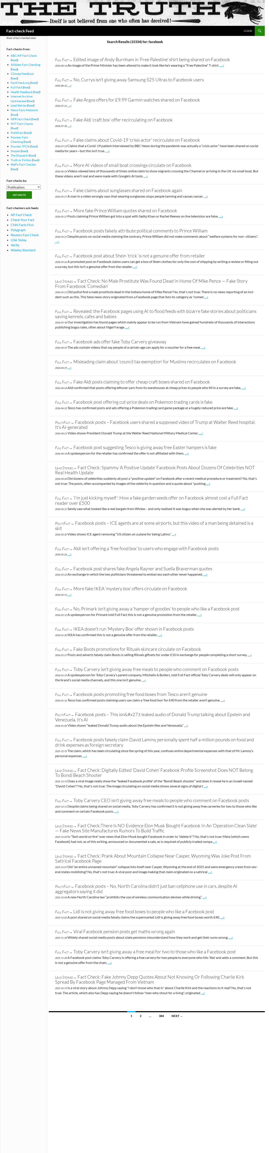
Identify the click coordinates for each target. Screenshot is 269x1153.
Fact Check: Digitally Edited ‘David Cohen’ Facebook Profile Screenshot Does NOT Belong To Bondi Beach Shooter (154, 772)
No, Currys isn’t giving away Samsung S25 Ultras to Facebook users (138, 79)
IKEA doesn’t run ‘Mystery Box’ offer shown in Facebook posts (133, 629)
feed (14, 60)
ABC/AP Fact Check (24, 55)
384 (161, 1016)
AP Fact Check (21, 215)
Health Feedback (21, 92)
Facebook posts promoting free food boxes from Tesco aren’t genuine (140, 694)
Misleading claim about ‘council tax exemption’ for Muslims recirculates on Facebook (154, 361)
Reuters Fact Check (25, 235)
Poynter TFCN (20, 146)
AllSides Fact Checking (25, 64)
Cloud (248, 30)
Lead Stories (18, 105)
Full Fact (16, 87)
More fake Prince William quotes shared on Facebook (125, 210)
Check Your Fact (22, 220)
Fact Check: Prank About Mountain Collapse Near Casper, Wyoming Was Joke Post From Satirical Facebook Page (153, 858)
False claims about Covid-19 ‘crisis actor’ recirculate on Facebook (136, 140)
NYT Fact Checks (22, 123)
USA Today (18, 240)
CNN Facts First (22, 225)
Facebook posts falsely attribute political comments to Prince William (140, 230)
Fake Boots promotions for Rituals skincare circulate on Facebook (137, 649)
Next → (177, 1016)
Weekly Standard (23, 250)
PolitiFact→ (64, 422)
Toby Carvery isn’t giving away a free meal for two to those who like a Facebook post (154, 951)
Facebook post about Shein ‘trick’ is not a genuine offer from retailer (139, 255)
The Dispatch (19, 155)
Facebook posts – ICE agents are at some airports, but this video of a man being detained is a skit (154, 525)
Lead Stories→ (66, 281)
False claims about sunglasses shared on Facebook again (127, 190)
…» (222, 65)
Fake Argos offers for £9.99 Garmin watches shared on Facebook (136, 100)
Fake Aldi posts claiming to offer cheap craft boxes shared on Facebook (141, 382)
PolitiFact (17, 132)
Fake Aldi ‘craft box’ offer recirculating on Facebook (123, 120)
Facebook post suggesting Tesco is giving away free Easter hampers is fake (144, 447)
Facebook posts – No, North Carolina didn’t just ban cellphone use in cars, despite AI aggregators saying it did (146, 888)
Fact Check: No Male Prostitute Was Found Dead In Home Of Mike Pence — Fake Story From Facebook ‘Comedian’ (151, 283)
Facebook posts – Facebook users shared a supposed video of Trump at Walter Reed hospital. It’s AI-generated (155, 424)
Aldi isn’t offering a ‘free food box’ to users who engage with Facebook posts (146, 548)
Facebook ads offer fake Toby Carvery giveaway (119, 341)
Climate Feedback (22, 73)
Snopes (15, 151)
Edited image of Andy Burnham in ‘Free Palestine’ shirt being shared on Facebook (151, 59)
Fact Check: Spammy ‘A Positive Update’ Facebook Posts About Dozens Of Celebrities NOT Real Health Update (155, 470)
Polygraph (18, 230)
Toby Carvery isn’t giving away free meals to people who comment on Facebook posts (156, 669)
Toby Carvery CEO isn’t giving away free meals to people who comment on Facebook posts (161, 800)
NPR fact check (21, 119)
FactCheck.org (20, 82)
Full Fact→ (64, 59)
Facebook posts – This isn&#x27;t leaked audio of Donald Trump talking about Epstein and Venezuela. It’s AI (152, 717)
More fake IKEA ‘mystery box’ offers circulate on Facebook (130, 588)
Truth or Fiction (21, 160)
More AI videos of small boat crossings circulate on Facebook (132, 165)
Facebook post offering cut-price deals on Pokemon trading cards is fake (142, 402)
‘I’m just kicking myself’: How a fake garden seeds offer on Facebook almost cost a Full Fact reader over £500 (151, 500)
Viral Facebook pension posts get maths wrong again (124, 931)
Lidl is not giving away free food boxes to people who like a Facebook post (143, 911)
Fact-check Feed (20, 31)
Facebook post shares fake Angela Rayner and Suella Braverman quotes (142, 568)
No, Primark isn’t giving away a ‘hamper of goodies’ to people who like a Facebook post (156, 608)
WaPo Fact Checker (23, 164)
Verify (15, 245)
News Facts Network (24, 110)
